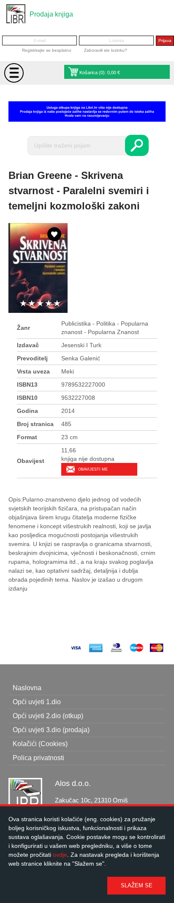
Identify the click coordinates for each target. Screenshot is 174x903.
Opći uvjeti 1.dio (37, 701)
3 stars (40, 304)
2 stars (31, 304)
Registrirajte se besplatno (46, 50)
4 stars (48, 304)
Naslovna (27, 687)
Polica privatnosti (38, 757)
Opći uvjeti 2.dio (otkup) (48, 715)
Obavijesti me (93, 469)
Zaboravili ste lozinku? (105, 50)
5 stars (57, 304)
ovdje (60, 854)
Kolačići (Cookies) (40, 743)
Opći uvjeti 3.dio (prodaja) (51, 729)
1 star (23, 304)
